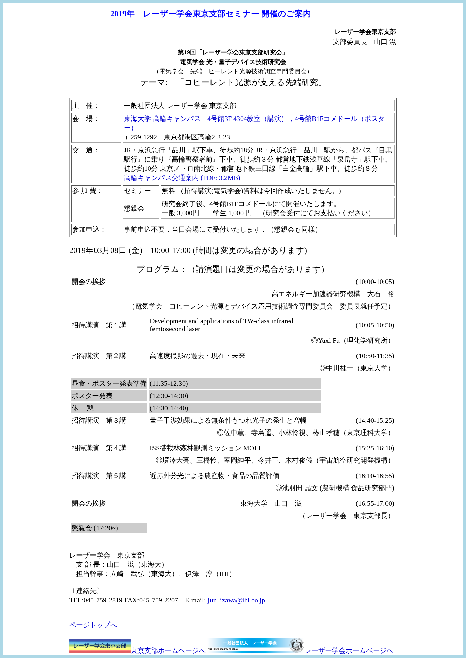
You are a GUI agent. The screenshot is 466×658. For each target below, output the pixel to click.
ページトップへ (93, 625)
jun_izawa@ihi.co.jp (236, 600)
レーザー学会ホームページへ (349, 650)
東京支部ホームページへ (168, 650)
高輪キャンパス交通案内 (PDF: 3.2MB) (183, 177)
